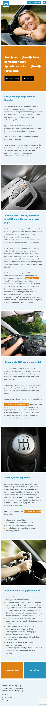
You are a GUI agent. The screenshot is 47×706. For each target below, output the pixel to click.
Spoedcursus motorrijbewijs (12, 688)
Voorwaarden (7, 697)
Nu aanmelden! (12, 670)
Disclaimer (6, 695)
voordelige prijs (32, 278)
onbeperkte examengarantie (16, 404)
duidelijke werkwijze (32, 511)
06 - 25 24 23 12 (34, 2)
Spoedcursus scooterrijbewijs (13, 691)
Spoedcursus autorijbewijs (12, 686)
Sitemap (5, 700)
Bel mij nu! (35, 670)
